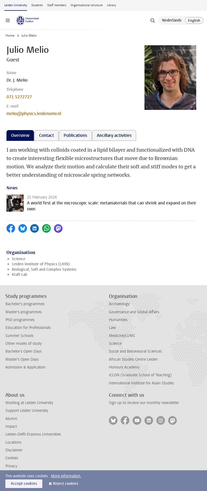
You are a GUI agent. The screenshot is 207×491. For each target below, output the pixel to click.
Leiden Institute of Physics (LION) (41, 264)
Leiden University (15, 5)
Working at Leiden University (29, 402)
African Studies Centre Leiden (133, 359)
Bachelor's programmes (24, 304)
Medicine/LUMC (122, 335)
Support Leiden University (26, 410)
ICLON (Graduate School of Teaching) (140, 375)
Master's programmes (23, 312)
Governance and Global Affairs (134, 312)
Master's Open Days (22, 359)
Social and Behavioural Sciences (135, 351)
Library (111, 5)
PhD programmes (19, 319)
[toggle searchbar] (152, 20)
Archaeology (119, 304)
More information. (66, 476)
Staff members (56, 5)
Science (18, 259)
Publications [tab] (75, 135)
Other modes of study (23, 343)
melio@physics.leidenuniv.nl (33, 113)
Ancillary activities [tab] (114, 135)
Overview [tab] (20, 135)
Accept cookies (24, 483)
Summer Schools (19, 335)
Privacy (11, 466)
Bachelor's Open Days (23, 351)
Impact (11, 426)
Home (10, 35)
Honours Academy (124, 367)
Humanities (118, 319)
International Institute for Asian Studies (141, 383)
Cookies (11, 458)
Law (112, 327)
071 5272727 (19, 97)
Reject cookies (65, 483)
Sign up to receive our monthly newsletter (144, 402)
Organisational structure (87, 5)
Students (37, 5)
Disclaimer (13, 450)
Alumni (11, 418)
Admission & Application (25, 367)
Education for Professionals (28, 327)
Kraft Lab (19, 274)
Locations (13, 442)
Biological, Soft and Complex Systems (44, 269)
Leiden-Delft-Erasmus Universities (33, 434)
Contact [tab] (46, 135)
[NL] (171, 20)
